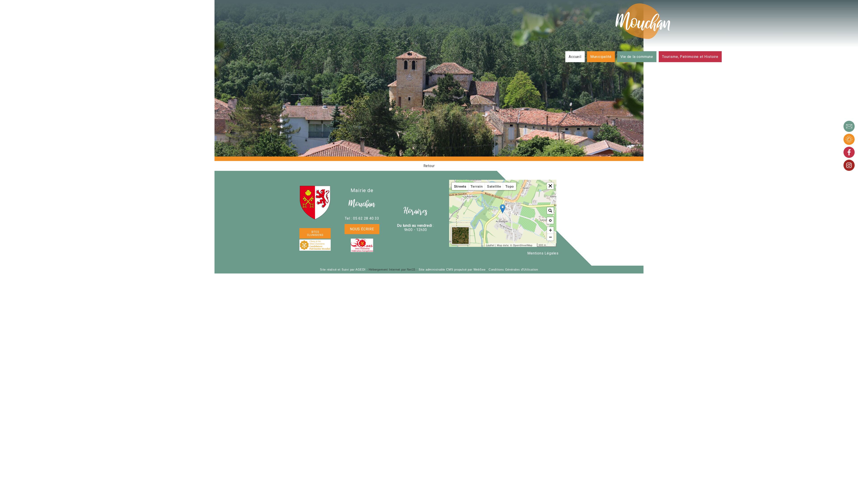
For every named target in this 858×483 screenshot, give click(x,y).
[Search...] (550, 210)
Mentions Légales (543, 253)
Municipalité (601, 57)
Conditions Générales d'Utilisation (513, 269)
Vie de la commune (636, 57)
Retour (429, 166)
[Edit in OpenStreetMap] (535, 245)
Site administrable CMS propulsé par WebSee (452, 269)
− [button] (550, 237)
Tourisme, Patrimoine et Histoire (690, 57)
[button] (550, 185)
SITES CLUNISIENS (315, 233)
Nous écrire (362, 229)
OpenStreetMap (522, 245)
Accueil (575, 57)
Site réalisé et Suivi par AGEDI (343, 269)
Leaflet (490, 245)
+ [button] (550, 230)
